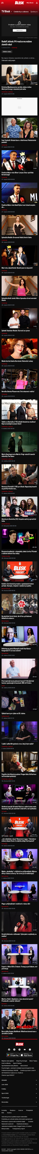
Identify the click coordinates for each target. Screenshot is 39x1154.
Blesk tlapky (5, 621)
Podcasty (4, 843)
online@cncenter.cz (7, 1139)
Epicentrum (5, 653)
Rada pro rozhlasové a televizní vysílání (20, 1143)
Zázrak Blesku (6, 524)
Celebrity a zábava (7, 92)
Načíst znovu (19, 30)
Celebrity (14, 47)
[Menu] (2, 3)
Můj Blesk (30, 3)
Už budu (4, 811)
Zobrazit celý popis (8, 60)
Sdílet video (7, 51)
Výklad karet (5, 716)
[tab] (7, 11)
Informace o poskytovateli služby (27, 37)
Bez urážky (5, 1036)
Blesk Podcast (6, 588)
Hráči (3, 685)
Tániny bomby (6, 556)
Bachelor (4, 1003)
